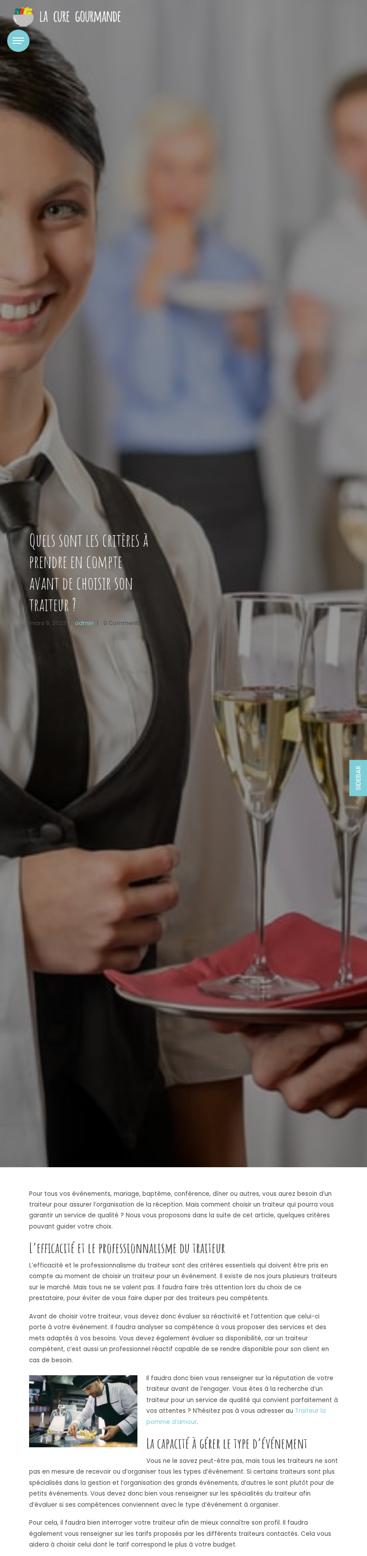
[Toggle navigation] (18, 41)
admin (84, 623)
